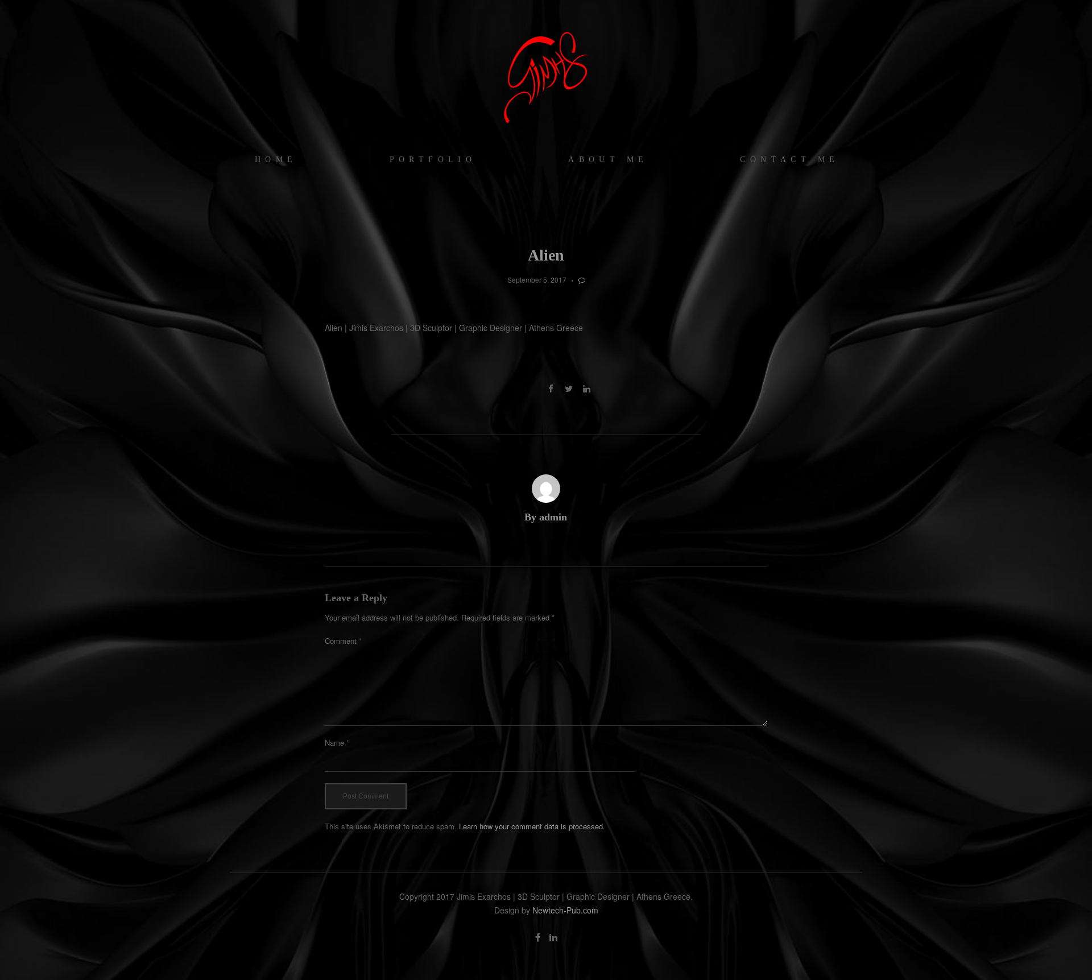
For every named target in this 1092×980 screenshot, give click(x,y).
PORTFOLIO (433, 159)
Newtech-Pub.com (565, 910)
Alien (546, 255)
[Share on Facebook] (550, 388)
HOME (276, 159)
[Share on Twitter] (568, 388)
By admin (545, 517)
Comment (343, 640)
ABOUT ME (608, 159)
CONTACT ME (789, 159)
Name (337, 742)
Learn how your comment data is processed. (532, 826)
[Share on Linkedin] (586, 388)
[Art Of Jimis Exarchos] (546, 76)
